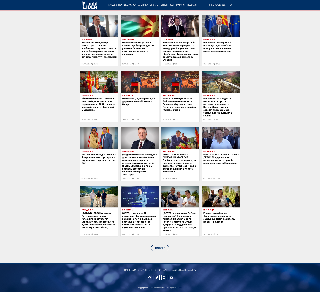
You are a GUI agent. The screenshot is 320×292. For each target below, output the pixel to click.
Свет (172, 5)
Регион (164, 5)
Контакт (162, 270)
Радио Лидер (89, 5)
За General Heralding (184, 270)
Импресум (130, 270)
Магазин (180, 5)
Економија (130, 5)
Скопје (154, 5)
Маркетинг (147, 270)
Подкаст (192, 5)
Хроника (143, 5)
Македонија (115, 5)
